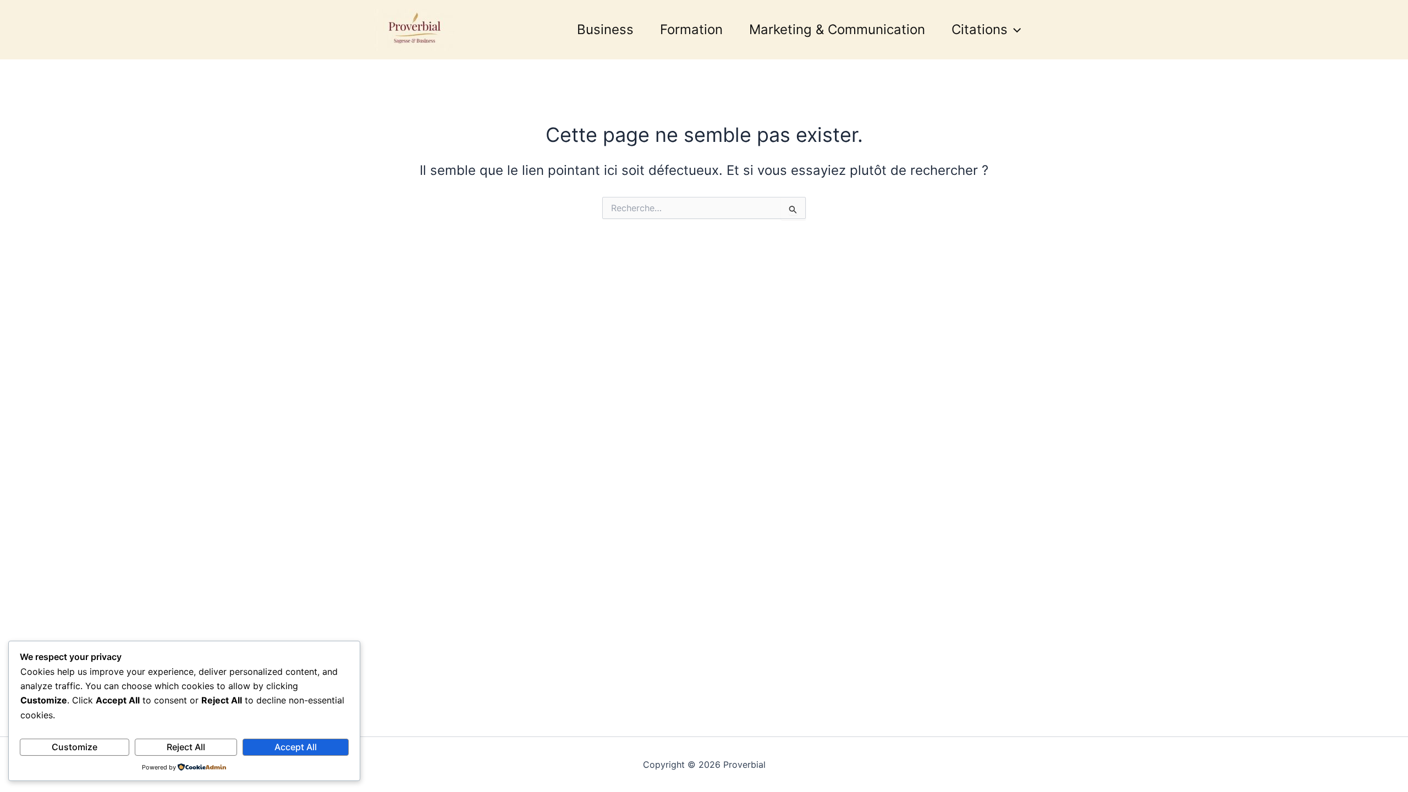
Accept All (295, 746)
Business (605, 29)
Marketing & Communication (837, 29)
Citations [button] (980, 29)
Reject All (186, 746)
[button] (1014, 30)
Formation (691, 29)
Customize (74, 746)
